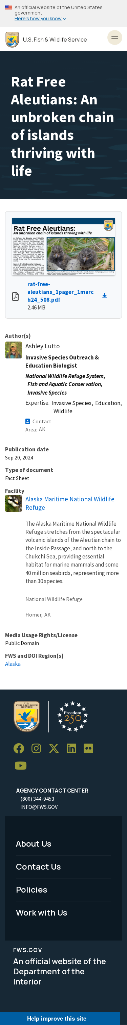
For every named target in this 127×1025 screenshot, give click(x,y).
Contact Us (38, 866)
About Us (33, 843)
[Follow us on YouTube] (23, 766)
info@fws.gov (39, 806)
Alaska (13, 664)
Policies (31, 889)
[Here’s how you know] (63, 13)
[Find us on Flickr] (91, 748)
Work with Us (41, 912)
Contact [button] (42, 421)
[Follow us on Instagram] (38, 748)
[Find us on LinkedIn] (74, 748)
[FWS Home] (12, 40)
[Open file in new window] (15, 297)
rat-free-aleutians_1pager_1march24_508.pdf (60, 291)
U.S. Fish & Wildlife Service (55, 39)
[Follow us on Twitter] (56, 748)
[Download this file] (106, 296)
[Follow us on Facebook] (21, 748)
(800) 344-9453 (37, 798)
